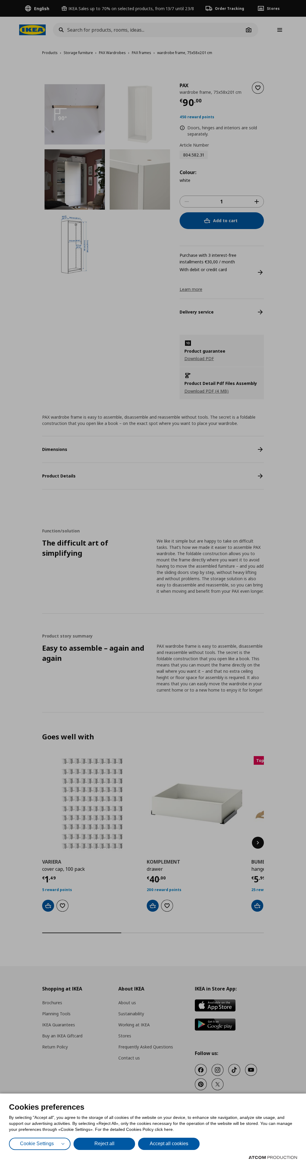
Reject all (104, 1143)
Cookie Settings (37, 1143)
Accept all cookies (169, 1143)
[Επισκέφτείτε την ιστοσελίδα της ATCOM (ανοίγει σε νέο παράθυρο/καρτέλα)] (273, 1157)
